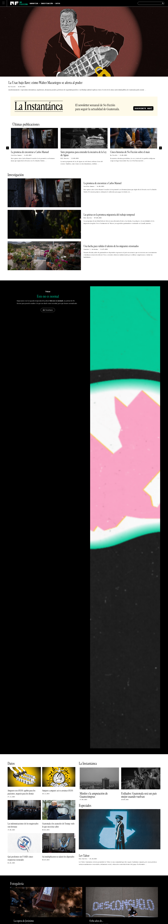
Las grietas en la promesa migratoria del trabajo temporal (109, 214)
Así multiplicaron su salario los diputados (58, 856)
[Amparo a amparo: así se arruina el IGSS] (58, 777)
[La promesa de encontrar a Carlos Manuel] (44, 192)
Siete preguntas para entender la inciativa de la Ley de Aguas (34, 153)
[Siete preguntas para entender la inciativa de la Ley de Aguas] (34, 138)
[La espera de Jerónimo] (46, 902)
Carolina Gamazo (89, 186)
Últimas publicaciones (26, 124)
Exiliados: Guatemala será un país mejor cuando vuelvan (139, 795)
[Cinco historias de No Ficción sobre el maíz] (84, 138)
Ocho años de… (96, 921)
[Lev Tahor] (119, 829)
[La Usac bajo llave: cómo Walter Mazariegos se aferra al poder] (84, 42)
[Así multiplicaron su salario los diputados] (58, 843)
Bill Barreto (15, 158)
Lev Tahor (84, 856)
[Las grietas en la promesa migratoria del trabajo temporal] (44, 224)
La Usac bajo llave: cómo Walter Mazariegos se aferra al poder (45, 82)
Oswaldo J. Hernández (91, 249)
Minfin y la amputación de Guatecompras (94, 795)
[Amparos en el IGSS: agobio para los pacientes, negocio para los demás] (24, 777)
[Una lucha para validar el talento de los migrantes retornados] (44, 255)
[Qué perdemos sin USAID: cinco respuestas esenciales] (24, 843)
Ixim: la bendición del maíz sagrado (126, 152)
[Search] (162, 3)
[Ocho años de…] (122, 902)
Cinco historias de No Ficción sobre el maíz (80, 152)
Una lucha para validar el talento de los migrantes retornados (111, 246)
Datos (11, 763)
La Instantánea (88, 763)
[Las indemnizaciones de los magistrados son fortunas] (24, 810)
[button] (7, 148)
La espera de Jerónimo (24, 921)
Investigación (16, 175)
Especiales (85, 805)
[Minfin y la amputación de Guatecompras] (99, 778)
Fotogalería (17, 883)
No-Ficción (11, 86)
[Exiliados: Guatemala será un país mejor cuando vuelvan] (140, 778)
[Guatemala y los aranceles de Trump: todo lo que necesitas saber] (58, 810)
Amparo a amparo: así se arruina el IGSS (57, 790)
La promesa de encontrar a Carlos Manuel (102, 183)
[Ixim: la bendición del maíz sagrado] (133, 138)
